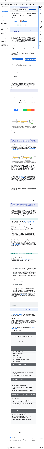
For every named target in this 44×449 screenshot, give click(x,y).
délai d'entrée (22, 177)
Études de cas (37, 442)
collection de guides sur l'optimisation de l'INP (18, 314)
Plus (36, 4)
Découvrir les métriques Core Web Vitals (18, 4)
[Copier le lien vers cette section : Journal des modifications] (21, 318)
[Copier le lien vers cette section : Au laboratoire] (16, 231)
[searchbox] (4, 6)
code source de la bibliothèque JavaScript (26, 259)
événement (25, 294)
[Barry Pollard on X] (22, 21)
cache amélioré (24, 279)
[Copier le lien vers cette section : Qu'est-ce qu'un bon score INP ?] (22, 93)
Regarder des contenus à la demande (24, 7)
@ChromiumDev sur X (41, 438)
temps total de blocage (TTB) (17, 244)
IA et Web (2, 4)
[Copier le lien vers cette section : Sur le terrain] (16, 208)
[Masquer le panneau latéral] (8, 447)
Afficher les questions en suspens (33, 440)
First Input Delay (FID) (21, 176)
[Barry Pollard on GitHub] (23, 21)
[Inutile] (35, 13)
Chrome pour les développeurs (37, 439)
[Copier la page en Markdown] (14, 17)
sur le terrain (21, 200)
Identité (26, 4)
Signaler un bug (33, 438)
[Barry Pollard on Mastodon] (24, 21)
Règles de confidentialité (18, 447)
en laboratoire (25, 200)
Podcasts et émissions (37, 444)
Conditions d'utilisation (12, 447)
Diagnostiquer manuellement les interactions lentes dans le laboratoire (26, 253)
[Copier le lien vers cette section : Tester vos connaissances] (21, 330)
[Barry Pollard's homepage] (26, 21)
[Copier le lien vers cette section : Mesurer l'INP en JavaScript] (20, 256)
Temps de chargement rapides (8, 4)
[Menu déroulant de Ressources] (13, 0)
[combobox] (29, 0)
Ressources (15, 13)
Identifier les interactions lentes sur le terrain (24, 218)
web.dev (12, 13)
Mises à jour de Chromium (37, 441)
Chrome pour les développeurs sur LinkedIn (41, 442)
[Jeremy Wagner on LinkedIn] (15, 21)
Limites (24, 309)
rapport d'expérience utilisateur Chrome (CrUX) (29, 221)
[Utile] (34, 13)
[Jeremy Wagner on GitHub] (14, 21)
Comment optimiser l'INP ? (31, 4)
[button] (23, 76)
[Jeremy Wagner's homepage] (16, 21)
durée (23, 83)
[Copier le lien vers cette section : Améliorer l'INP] (17, 312)
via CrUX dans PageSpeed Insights (32, 222)
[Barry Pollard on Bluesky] (25, 21)
